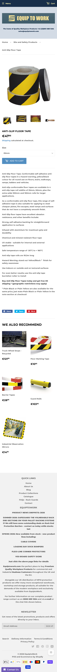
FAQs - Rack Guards (28, 500)
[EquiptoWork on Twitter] (33, 647)
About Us (28, 486)
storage (21, 585)
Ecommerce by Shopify (32, 657)
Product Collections (28, 493)
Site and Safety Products (25, 42)
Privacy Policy (27, 641)
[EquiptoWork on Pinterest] (42, 647)
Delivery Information (21, 639)
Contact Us (12, 669)
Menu (8, 3)
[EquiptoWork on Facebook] (37, 647)
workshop (9, 585)
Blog (28, 490)
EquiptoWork (31, 654)
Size (4, 147)
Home (5, 42)
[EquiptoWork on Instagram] (47, 647)
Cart (52, 3)
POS (14, 657)
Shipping (6, 140)
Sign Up (49, 626)
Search (5, 639)
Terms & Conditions (43, 639)
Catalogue (28, 496)
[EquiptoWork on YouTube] (52, 647)
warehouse (49, 583)
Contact (28, 503)
